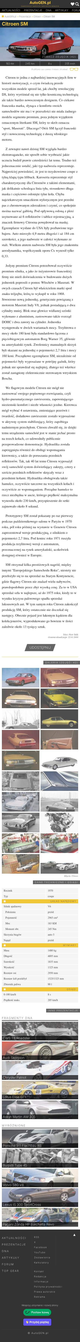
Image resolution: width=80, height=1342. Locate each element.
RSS (36, 1237)
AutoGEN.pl (10, 16)
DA (48, 10)
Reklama (39, 1296)
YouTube (40, 1252)
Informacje (41, 1281)
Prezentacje (33, 10)
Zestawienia (42, 1257)
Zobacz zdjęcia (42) (59, 56)
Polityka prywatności (48, 1286)
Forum (8, 1264)
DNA (5, 1251)
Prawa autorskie (44, 1291)
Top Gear (10, 1270)
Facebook (40, 1247)
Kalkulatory (41, 1262)
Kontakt (39, 1271)
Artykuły (61, 10)
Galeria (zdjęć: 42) (61, 662)
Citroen (37, 16)
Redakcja (40, 1276)
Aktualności (11, 10)
